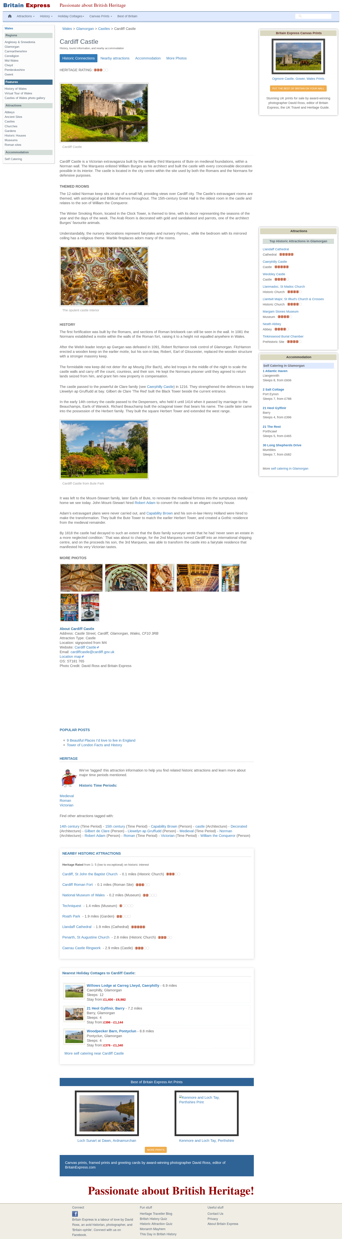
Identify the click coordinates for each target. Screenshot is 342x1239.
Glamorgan (12, 46)
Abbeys (10, 112)
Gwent (9, 74)
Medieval (67, 796)
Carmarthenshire (16, 51)
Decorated (239, 826)
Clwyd (9, 65)
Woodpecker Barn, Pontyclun (111, 1031)
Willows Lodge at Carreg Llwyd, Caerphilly (123, 985)
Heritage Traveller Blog (156, 1213)
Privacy (213, 1218)
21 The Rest (272, 426)
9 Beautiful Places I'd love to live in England (101, 740)
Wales (9, 28)
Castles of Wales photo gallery (25, 98)
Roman (65, 801)
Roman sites (13, 145)
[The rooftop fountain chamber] (90, 607)
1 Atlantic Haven (275, 371)
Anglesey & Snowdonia (20, 42)
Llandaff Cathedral (76, 927)
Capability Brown (159, 513)
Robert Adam (145, 503)
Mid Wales (12, 60)
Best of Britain (127, 16)
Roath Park (71, 916)
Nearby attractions (114, 58)
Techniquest (71, 906)
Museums (11, 140)
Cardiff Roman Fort (77, 885)
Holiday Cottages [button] (70, 16)
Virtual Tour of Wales (18, 93)
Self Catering (13, 159)
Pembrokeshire (15, 70)
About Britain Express (223, 1223)
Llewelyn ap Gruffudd (144, 831)
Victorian (66, 805)
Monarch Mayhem (152, 1228)
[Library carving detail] (126, 577)
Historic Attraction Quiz (156, 1223)
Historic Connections (78, 58)
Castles (10, 121)
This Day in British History (158, 1234)
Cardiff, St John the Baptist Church (90, 874)
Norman (225, 831)
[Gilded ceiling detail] (198, 577)
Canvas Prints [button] (99, 16)
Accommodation (148, 58)
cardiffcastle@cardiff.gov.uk (92, 652)
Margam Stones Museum (281, 311)
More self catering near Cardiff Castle (94, 1053)
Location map (70, 656)
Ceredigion (12, 56)
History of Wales (16, 88)
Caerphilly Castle (160, 387)
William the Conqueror (217, 836)
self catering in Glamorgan (289, 468)
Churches (11, 126)
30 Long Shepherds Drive (282, 445)
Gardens (10, 131)
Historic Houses (15, 135)
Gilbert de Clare (97, 831)
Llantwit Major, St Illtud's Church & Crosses (293, 299)
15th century (115, 826)
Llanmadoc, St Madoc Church (284, 286)
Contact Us (215, 1213)
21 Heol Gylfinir (274, 408)
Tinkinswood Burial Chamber (283, 336)
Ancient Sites (13, 117)
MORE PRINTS (155, 1149)
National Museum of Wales (83, 895)
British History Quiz (153, 1218)
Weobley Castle (274, 274)
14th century (69, 826)
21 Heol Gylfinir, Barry (106, 1008)
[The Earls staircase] (230, 577)
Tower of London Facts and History (94, 745)
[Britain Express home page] (28, 6)
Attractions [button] (25, 16)
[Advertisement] (157, 699)
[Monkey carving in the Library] (162, 577)
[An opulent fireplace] (69, 607)
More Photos (176, 58)
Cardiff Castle (85, 647)
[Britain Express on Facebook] (75, 1213)
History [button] (45, 16)
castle (200, 826)
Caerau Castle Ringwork (81, 948)
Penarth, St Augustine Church (85, 937)
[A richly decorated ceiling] (81, 577)
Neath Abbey (272, 324)
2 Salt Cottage (273, 389)
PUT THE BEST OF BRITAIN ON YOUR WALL (298, 88)
